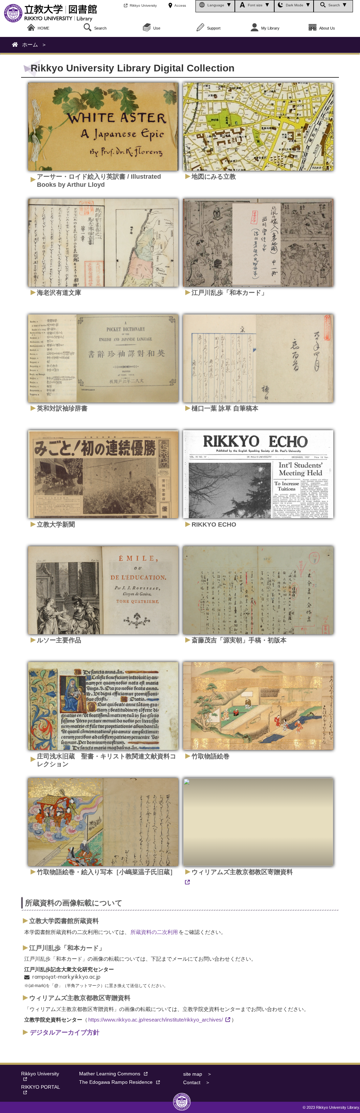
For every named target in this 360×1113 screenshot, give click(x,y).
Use (156, 28)
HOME (43, 28)
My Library (270, 28)
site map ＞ (197, 1074)
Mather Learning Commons (109, 1073)
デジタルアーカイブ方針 (64, 1032)
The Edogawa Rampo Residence (116, 1082)
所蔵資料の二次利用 (154, 932)
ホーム (30, 44)
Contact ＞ (196, 1082)
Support (213, 28)
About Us (327, 28)
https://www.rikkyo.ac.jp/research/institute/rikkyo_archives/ (155, 1020)
